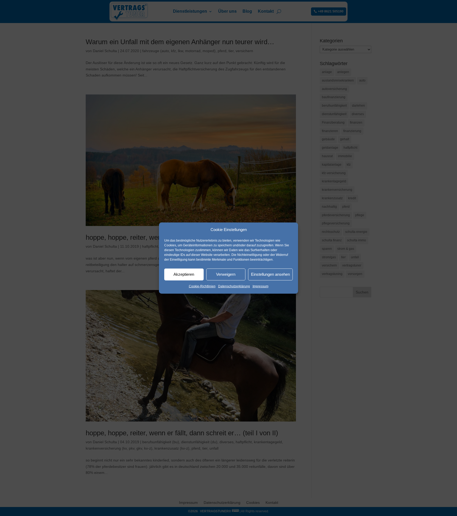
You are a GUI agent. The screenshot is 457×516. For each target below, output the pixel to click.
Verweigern (225, 274)
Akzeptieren (183, 274)
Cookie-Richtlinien (202, 286)
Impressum (260, 286)
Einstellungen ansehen (270, 274)
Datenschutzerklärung (234, 286)
